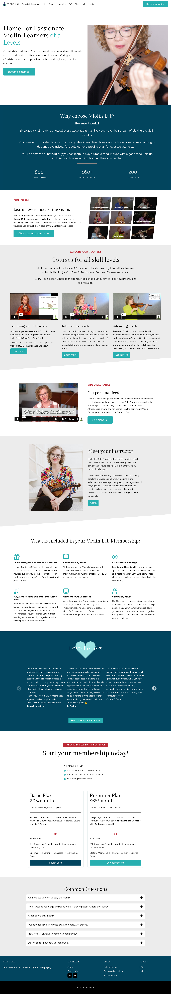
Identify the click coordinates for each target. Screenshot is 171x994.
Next (153, 687)
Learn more (19, 351)
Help (84, 4)
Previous (18, 687)
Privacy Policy (110, 975)
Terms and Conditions (114, 971)
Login (91, 4)
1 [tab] (90, 716)
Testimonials (73, 971)
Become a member (155, 4)
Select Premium (115, 862)
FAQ (70, 4)
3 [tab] (97, 716)
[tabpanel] (46, 687)
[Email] (75, 975)
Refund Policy (110, 967)
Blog (77, 4)
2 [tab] (94, 716)
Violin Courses (49, 4)
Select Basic (55, 862)
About (93, 502)
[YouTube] (69, 975)
